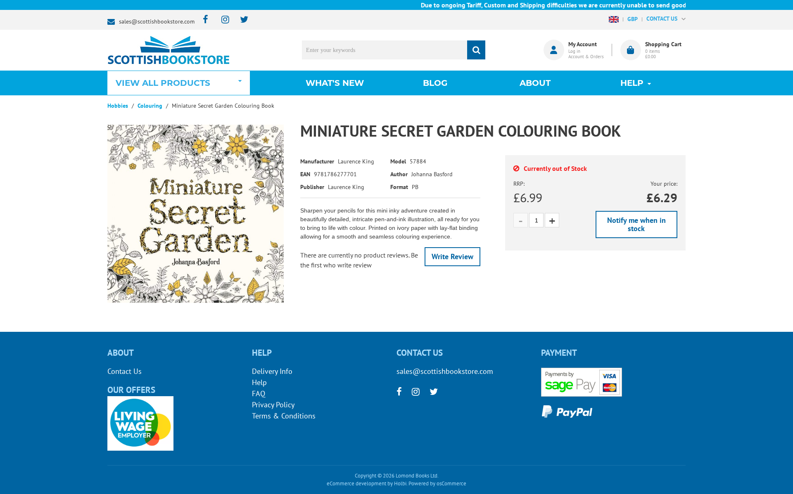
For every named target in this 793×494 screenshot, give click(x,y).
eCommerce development (356, 483)
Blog (435, 83)
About (535, 83)
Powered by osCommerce (437, 483)
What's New (335, 83)
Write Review (452, 256)
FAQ (258, 393)
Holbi (400, 483)
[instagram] (221, 20)
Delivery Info (272, 371)
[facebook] (203, 20)
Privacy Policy (273, 404)
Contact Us (124, 371)
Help (259, 382)
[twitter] (240, 20)
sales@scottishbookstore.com (157, 21)
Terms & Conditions (284, 416)
